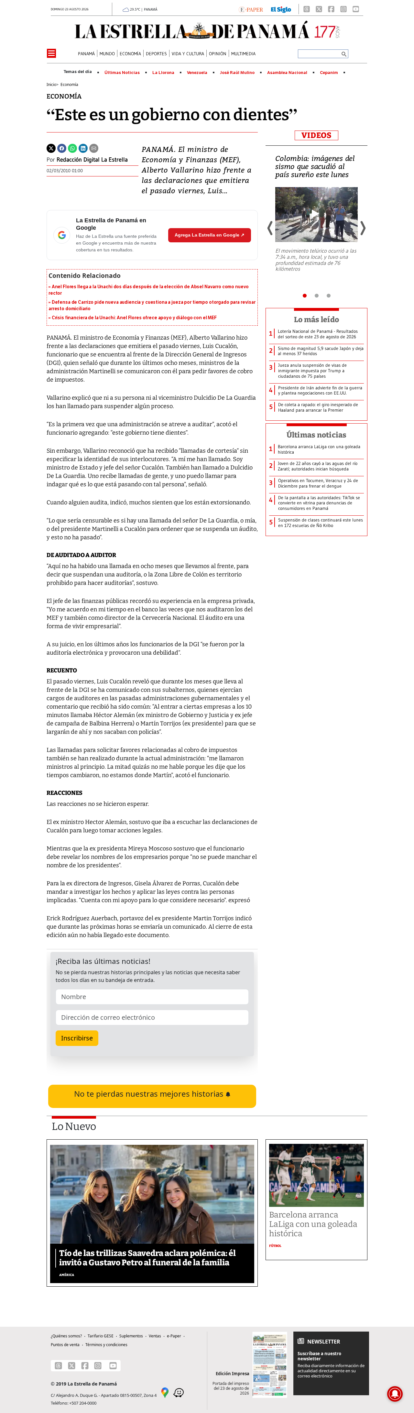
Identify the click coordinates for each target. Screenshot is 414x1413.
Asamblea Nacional (287, 72)
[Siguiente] (362, 228)
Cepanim (329, 72)
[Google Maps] (165, 1392)
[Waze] (178, 1392)
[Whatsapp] (72, 147)
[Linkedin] (83, 147)
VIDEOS (316, 135)
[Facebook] (331, 9)
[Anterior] (270, 228)
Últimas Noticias (122, 72)
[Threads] (306, 9)
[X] (319, 9)
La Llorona (163, 72)
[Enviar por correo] (93, 147)
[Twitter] (51, 147)
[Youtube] (356, 9)
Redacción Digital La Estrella (92, 159)
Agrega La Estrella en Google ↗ (210, 234)
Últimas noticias (317, 434)
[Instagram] (343, 9)
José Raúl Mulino (237, 72)
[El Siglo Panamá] (281, 9)
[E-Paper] (251, 9)
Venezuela (197, 72)
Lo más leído (316, 319)
